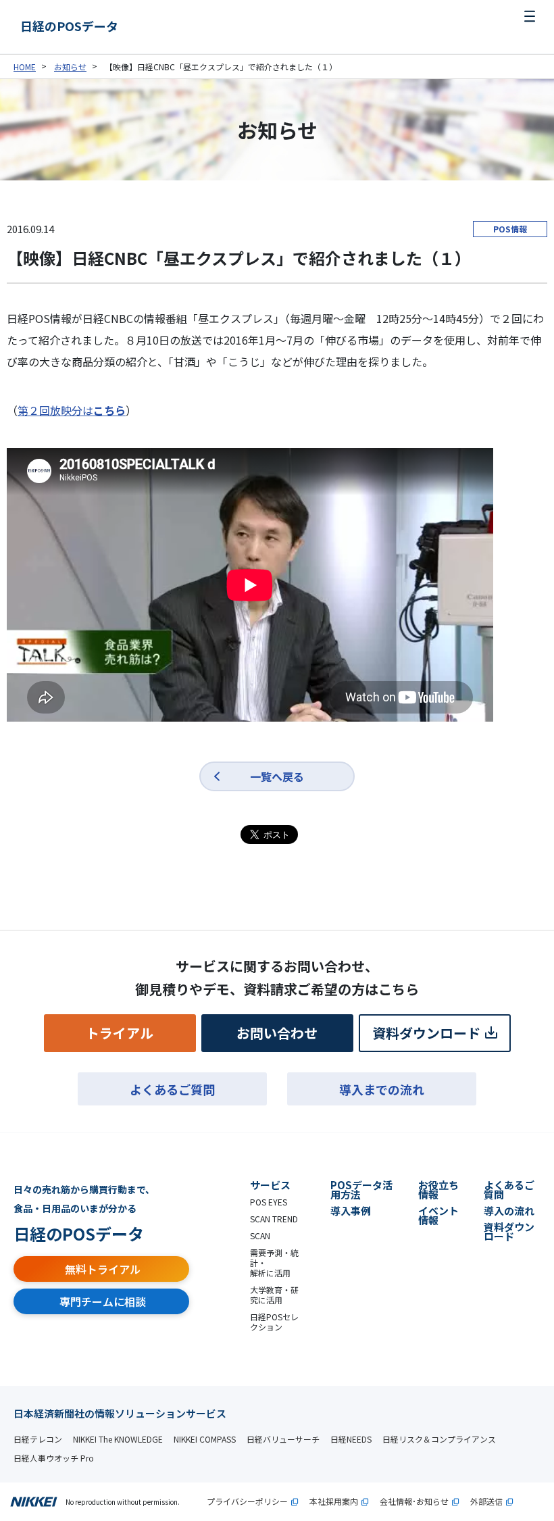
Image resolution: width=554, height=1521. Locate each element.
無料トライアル (103, 1269)
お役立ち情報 (438, 1189)
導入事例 (350, 1210)
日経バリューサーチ (283, 1439)
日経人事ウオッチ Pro (54, 1458)
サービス (270, 1185)
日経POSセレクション (274, 1321)
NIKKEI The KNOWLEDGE (118, 1439)
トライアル (119, 1033)
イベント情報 (438, 1215)
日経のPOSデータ (69, 25)
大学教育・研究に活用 (274, 1294)
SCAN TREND (274, 1218)
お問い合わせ (277, 1033)
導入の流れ (509, 1210)
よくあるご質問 (172, 1089)
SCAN (260, 1235)
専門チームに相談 (102, 1301)
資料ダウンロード (426, 1033)
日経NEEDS (351, 1439)
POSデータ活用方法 (361, 1189)
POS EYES (268, 1201)
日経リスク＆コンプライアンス (439, 1439)
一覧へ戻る (277, 776)
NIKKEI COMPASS (205, 1439)
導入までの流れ (381, 1089)
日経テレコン (38, 1439)
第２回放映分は (72, 410)
